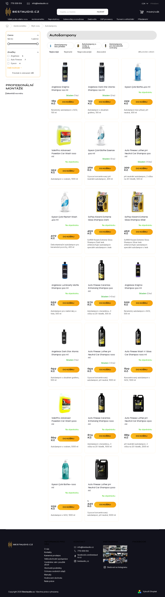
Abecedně (101, 52)
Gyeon (15, 63)
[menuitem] (18, 19)
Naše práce (49, 581)
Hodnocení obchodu (53, 578)
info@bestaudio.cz (85, 547)
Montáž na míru (15, 93)
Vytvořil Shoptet (150, 591)
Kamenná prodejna (52, 555)
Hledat (100, 12)
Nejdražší (68, 52)
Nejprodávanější (84, 52)
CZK (144, 3)
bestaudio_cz (83, 561)
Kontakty (48, 552)
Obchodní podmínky (53, 568)
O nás (46, 549)
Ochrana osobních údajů (54, 571)
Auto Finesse (18, 59)
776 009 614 (83, 551)
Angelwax (17, 56)
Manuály (47, 575)
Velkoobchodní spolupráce (56, 559)
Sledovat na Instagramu (117, 567)
